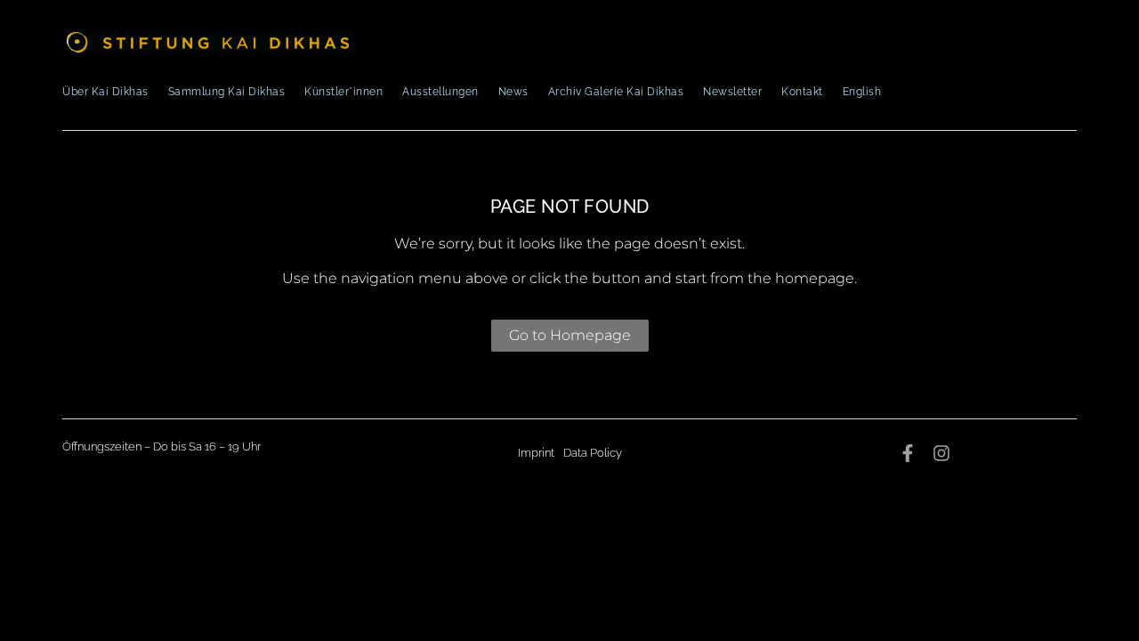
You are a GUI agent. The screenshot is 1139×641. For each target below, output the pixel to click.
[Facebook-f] (907, 453)
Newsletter (732, 91)
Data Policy (592, 452)
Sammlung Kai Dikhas (227, 91)
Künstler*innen (343, 91)
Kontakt (802, 91)
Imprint (536, 452)
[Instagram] (941, 453)
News (513, 91)
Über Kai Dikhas (105, 91)
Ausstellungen (440, 91)
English (862, 91)
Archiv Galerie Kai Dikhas (616, 91)
